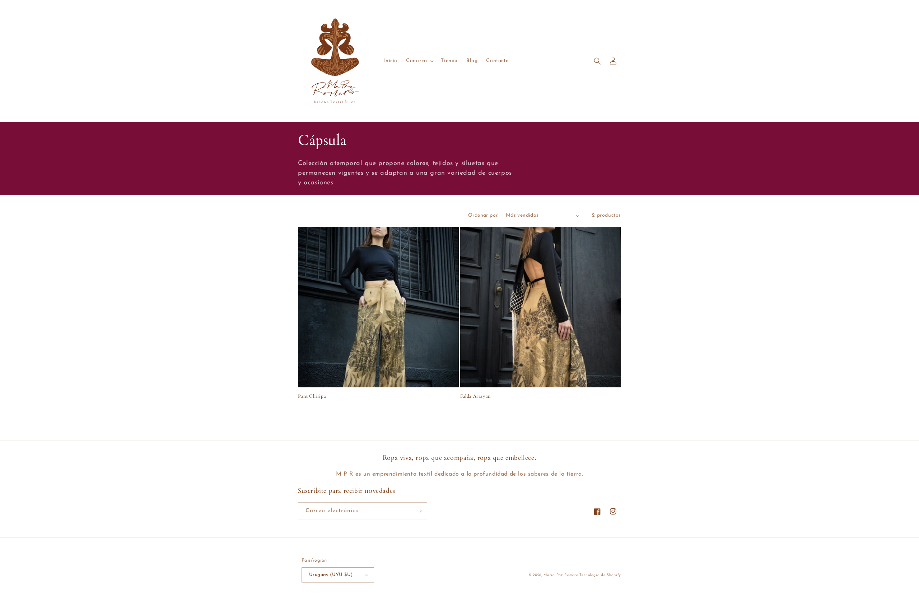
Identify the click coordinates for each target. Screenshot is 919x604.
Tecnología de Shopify (600, 575)
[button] (419, 61)
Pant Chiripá (312, 396)
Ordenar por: (483, 215)
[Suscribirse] (419, 510)
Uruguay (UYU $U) (331, 574)
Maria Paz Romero (561, 575)
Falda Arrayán (475, 396)
